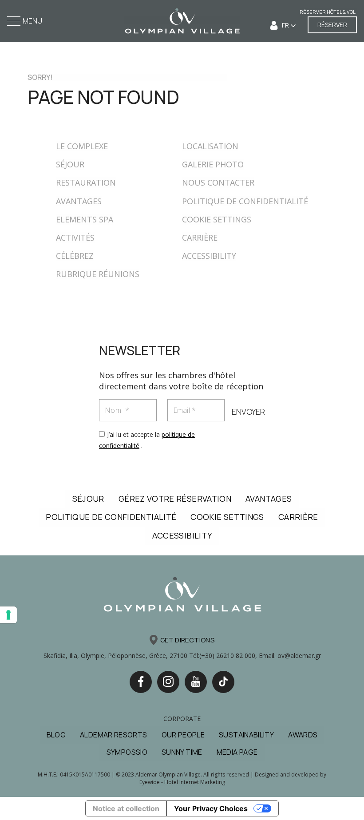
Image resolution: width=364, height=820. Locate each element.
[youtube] (196, 682)
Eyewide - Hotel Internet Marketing (182, 782)
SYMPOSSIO (127, 752)
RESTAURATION (86, 182)
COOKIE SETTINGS (216, 219)
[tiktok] (223, 682)
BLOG (56, 735)
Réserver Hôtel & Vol (328, 11)
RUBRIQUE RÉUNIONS (97, 274)
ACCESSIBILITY (209, 255)
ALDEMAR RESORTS (113, 735)
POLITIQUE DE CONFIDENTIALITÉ (245, 201)
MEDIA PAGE (237, 752)
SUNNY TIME (182, 752)
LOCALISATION (210, 146)
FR (286, 25)
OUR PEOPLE (183, 735)
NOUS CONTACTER (218, 182)
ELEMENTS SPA (84, 219)
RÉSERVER (332, 24)
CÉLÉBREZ (75, 255)
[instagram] (168, 682)
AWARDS (302, 735)
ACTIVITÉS (75, 237)
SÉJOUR (70, 164)
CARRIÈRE (200, 237)
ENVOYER (248, 411)
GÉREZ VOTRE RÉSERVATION (175, 498)
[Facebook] (141, 682)
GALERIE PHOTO (213, 164)
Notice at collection (126, 808)
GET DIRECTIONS (187, 640)
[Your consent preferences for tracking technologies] (8, 614)
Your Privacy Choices (211, 808)
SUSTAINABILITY (246, 735)
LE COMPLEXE (82, 146)
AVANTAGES (79, 201)
